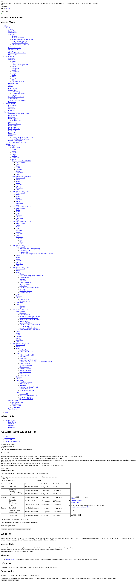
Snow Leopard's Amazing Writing (30, 248)
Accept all (11, 529)
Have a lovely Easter (26, 365)
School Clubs (12, 130)
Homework (19, 237)
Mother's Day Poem (25, 368)
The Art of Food (24, 277)
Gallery (10, 122)
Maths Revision (24, 367)
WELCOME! (24, 394)
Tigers (14, 159)
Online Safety (16, 92)
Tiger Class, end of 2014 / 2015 (29, 395)
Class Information (25, 314)
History (14, 73)
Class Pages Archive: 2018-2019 (21, 309)
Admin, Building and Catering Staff (22, 39)
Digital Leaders (16, 407)
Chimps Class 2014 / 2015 (27, 355)
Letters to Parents (13, 125)
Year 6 (21, 243)
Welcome (11, 29)
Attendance (11, 58)
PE (13, 80)
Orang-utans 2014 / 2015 (27, 383)
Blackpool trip (24, 350)
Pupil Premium (12, 88)
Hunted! (22, 274)
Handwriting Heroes (26, 291)
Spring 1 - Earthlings (26, 323)
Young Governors (17, 402)
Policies (10, 86)
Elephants (15, 154)
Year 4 (21, 240)
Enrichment (11, 117)
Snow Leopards (16, 147)
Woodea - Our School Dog (20, 43)
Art (13, 63)
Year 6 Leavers (12, 409)
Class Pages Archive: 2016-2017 (21, 343)
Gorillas (14, 156)
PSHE (14, 61)
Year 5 (21, 242)
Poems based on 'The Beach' (28, 360)
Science (14, 78)
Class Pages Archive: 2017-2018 (21, 267)
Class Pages (11, 146)
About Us (7, 27)
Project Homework (25, 370)
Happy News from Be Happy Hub (22, 137)
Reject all (4, 529)
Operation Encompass (18, 93)
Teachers (14, 36)
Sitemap (73, 499)
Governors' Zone (13, 49)
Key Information (9, 56)
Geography (15, 71)
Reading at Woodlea (14, 129)
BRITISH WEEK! (25, 397)
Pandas (14, 149)
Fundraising (11, 110)
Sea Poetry (23, 356)
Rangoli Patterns (24, 375)
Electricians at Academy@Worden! (30, 287)
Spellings (22, 279)
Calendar (11, 107)
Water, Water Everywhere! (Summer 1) (31, 275)
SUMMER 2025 (17, 120)
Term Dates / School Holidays (17, 100)
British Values (12, 54)
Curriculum (11, 59)
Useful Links (12, 102)
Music (14, 76)
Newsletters (11, 108)
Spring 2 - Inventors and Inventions (30, 319)
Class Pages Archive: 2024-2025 (21, 161)
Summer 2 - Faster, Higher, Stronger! (30, 316)
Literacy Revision (25, 363)
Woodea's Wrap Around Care (20, 44)
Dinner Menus (12, 115)
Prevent (14, 95)
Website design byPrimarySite (80, 507)
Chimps (14, 152)
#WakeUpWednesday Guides (20, 139)
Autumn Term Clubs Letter (13, 441)
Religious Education (18, 81)
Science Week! (24, 321)
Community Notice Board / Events (18, 113)
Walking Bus (12, 134)
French (14, 70)
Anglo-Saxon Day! (25, 250)
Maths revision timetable (27, 390)
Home (6, 26)
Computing (15, 68)
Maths (14, 75)
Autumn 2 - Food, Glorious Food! (30, 324)
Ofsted (10, 85)
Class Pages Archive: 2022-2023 (21, 191)
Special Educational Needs (16, 97)
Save (17, 580)
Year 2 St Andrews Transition (17, 142)
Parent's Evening (24, 284)
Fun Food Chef (27, 326)
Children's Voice (13, 400)
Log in (8, 8)
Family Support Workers (19, 41)
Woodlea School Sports (15, 140)
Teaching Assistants (18, 38)
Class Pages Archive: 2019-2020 (21, 245)
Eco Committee (16, 404)
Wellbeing (11, 135)
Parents (7, 112)
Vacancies (11, 46)
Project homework (25, 301)
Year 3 (21, 238)
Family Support (12, 119)
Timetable (22, 289)
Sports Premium (13, 98)
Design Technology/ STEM (20, 65)
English (14, 66)
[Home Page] (1, 13)
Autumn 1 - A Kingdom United (29, 328)
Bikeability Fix (24, 252)
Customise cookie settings (23, 529)
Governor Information (14, 48)
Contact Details (12, 32)
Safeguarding (12, 90)
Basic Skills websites (26, 382)
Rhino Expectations (25, 282)
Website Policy (75, 502)
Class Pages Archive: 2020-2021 (21, 221)
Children (7, 144)
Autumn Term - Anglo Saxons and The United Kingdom (36, 254)
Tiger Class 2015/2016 (26, 399)
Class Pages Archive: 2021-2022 (21, 206)
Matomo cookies (10, 559)
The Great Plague (25, 292)
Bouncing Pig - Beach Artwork (29, 387)
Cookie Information (76, 500)
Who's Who (11, 34)
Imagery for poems (25, 372)
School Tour (12, 31)
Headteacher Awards (14, 124)
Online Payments (13, 127)
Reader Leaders (16, 405)
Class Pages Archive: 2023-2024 (21, 176)
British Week (23, 286)
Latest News (12, 105)
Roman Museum (24, 299)
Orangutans (15, 157)
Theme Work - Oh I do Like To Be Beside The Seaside (36, 362)
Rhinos (14, 151)
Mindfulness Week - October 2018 (30, 329)
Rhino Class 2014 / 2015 (27, 351)
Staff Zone (11, 51)
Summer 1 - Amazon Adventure (29, 318)
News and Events (10, 103)
